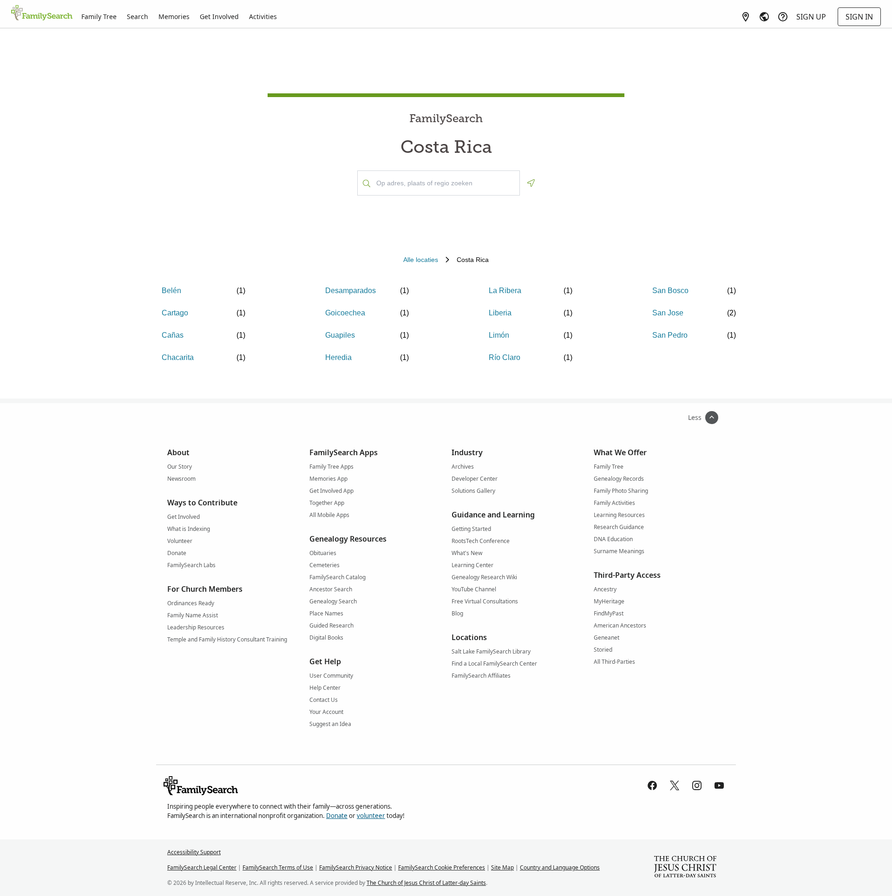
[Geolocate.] (531, 183)
